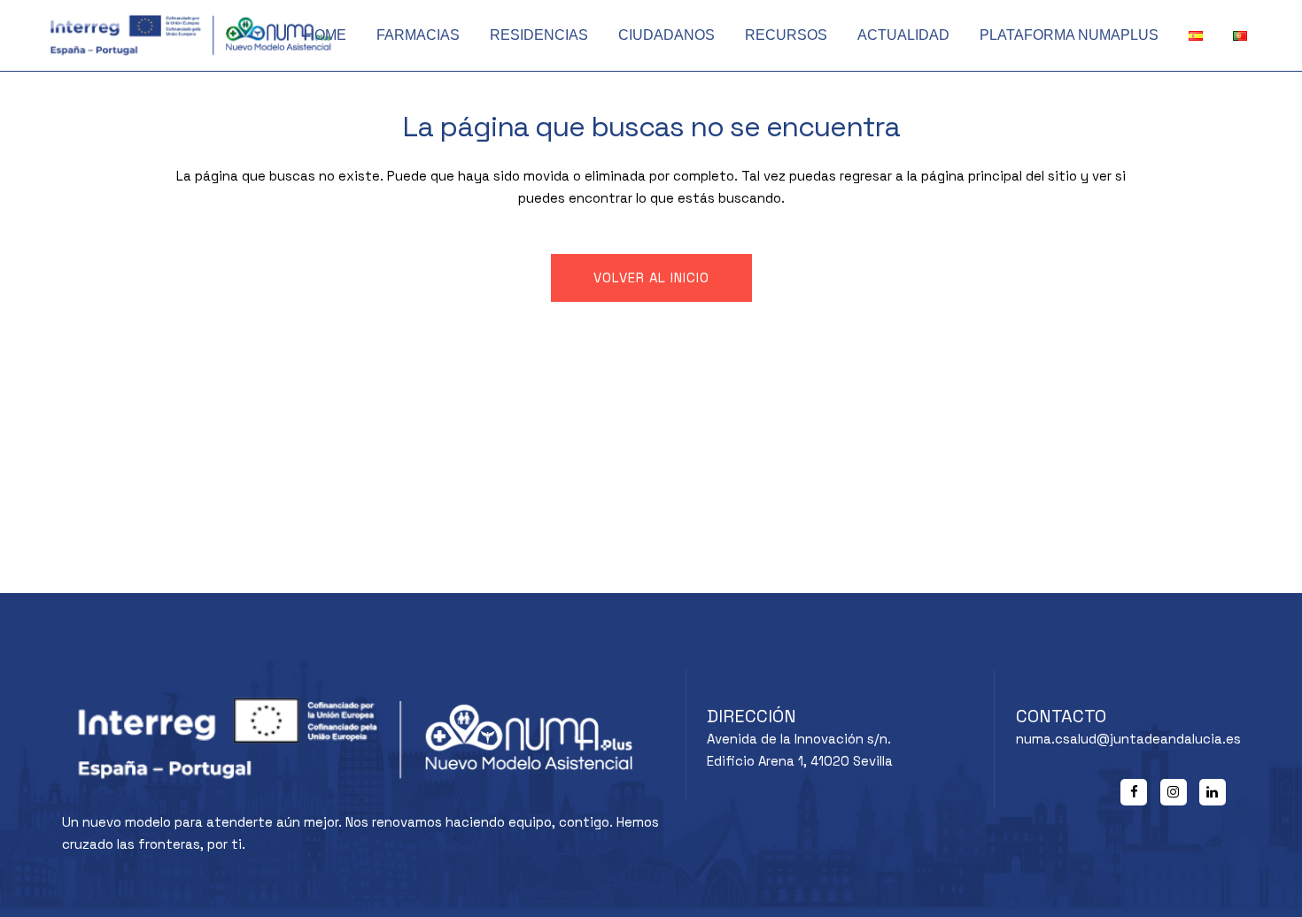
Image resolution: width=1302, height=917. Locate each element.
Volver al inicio (651, 277)
